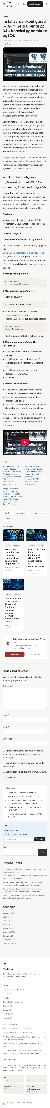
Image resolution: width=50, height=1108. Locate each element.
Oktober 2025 (8, 940)
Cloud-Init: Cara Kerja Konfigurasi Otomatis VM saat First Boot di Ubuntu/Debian (36, 558)
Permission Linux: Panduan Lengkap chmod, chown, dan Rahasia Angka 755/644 (13, 556)
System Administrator (13, 990)
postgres (33, 513)
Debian (8, 594)
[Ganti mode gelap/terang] (24, 4)
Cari (4, 847)
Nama (6, 715)
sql (43, 513)
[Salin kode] (44, 281)
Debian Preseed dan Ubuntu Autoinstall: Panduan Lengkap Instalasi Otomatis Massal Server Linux (13, 610)
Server (6, 16)
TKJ (6, 998)
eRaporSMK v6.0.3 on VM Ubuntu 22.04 (18, 1033)
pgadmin (21, 513)
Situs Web (7, 738)
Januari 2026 (8, 928)
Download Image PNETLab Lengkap (17, 1029)
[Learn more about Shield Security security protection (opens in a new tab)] (3, 1104)
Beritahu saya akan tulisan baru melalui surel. (26, 771)
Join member (35, 654)
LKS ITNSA (8, 1014)
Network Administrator (13, 1002)
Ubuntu (7, 1006)
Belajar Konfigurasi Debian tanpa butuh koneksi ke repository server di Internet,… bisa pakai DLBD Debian (12, 493)
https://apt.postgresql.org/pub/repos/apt (23, 252)
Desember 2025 (9, 932)
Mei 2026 (6, 925)
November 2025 (9, 936)
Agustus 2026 (8, 913)
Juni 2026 (6, 921)
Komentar (8, 686)
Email (6, 727)
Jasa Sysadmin (35, 4)
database (8, 513)
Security (7, 1018)
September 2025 (9, 943)
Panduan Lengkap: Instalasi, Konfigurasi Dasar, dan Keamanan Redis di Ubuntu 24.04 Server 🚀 (34, 471)
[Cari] (18, 4)
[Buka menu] (46, 4)
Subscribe (15, 654)
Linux (8, 545)
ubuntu (7, 519)
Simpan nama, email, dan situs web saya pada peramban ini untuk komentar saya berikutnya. (23, 754)
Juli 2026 (6, 917)
